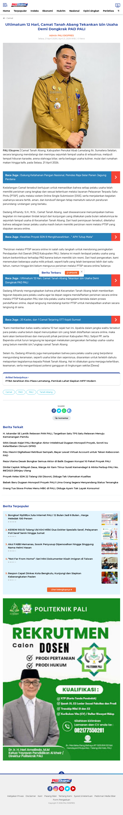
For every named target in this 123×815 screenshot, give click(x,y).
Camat (9, 392)
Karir (40, 796)
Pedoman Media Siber (105, 796)
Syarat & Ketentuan (83, 796)
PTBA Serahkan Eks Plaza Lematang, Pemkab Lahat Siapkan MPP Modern (50, 380)
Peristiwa (108, 10)
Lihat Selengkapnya (61, 589)
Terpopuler (20, 10)
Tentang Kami (65, 796)
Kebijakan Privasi (15, 796)
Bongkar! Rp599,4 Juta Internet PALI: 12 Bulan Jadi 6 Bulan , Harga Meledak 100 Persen (48, 517)
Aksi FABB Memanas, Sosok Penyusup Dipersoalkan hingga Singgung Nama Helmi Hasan (51, 546)
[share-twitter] (59, 410)
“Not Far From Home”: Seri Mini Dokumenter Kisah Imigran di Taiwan (50, 558)
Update (72, 273)
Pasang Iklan (50, 796)
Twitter (69, 792)
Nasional (74, 10)
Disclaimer (31, 796)
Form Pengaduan (61, 800)
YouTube (75, 792)
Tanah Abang (46, 392)
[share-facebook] (54, 410)
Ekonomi (47, 10)
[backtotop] (61, 774)
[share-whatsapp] (64, 410)
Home (6, 10)
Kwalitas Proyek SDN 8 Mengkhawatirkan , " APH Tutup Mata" (56, 236)
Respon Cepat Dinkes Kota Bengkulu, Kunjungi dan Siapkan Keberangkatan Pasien (44, 575)
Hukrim (61, 10)
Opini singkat (91, 10)
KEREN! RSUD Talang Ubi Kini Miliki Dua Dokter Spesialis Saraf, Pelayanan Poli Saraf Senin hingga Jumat (53, 531)
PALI (31, 392)
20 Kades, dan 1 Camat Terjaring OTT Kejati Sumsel (50, 319)
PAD (20, 392)
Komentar (63, 418)
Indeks (35, 10)
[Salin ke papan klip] (69, 410)
